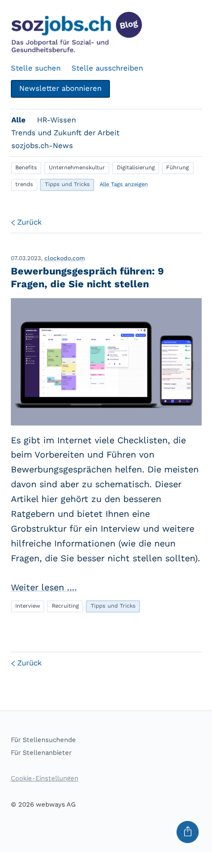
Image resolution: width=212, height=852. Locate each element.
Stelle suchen (36, 68)
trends (24, 184)
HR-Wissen (56, 120)
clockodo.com (64, 258)
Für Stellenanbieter (41, 752)
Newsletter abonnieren (60, 88)
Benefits (26, 167)
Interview (27, 606)
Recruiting (65, 606)
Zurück (29, 222)
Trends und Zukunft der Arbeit (65, 132)
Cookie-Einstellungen (44, 778)
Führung (177, 167)
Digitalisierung (136, 167)
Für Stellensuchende (43, 739)
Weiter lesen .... (44, 587)
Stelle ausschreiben (107, 68)
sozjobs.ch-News (42, 145)
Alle (18, 120)
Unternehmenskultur (77, 167)
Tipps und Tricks (67, 184)
